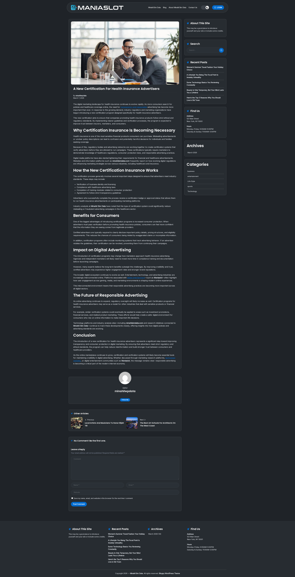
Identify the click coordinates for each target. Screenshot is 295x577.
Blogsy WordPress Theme (169, 573)
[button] (205, 7)
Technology (192, 191)
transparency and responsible (134, 107)
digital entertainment (136, 278)
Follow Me (125, 400)
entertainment (192, 176)
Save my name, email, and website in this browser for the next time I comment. (103, 498)
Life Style (191, 181)
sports (190, 186)
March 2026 (192, 152)
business (191, 171)
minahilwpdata (81, 96)
